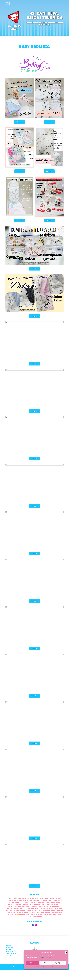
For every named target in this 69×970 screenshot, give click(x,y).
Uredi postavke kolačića (10, 955)
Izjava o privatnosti (9, 946)
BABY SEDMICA (34, 921)
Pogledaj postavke (60, 963)
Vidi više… (20, 122)
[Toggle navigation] (7, 3)
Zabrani (46, 963)
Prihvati (32, 963)
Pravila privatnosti (51, 966)
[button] (65, 952)
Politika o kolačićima (41, 966)
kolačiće (36, 955)
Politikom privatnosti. (46, 957)
